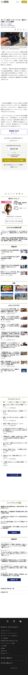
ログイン (18, 1)
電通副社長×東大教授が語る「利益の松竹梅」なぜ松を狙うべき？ (14, 507)
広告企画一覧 (4, 592)
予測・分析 (3, 25)
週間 (17, 402)
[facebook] (14, 622)
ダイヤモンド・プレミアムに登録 (14, 160)
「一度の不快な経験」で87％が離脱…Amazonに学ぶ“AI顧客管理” (14, 527)
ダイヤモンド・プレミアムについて (9, 633)
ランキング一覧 (14, 475)
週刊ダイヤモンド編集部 (6, 24)
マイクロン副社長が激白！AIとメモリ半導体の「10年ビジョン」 (14, 522)
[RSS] (20, 622)
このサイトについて (5, 630)
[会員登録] (24, 2)
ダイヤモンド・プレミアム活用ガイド (9, 635)
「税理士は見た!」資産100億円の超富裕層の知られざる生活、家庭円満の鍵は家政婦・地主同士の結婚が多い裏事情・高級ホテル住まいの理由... (14, 239)
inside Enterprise (11, 25)
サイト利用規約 (4, 638)
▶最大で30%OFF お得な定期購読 (14, 221)
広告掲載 (3, 648)
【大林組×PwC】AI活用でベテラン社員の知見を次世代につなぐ (14, 517)
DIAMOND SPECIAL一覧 (7, 588)
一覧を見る (14, 532)
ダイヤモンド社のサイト (7, 658)
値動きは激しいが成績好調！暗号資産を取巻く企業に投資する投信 (14, 512)
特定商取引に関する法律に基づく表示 (9, 640)
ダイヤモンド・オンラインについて (9, 627)
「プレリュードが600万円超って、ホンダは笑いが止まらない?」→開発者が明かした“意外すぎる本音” (14, 232)
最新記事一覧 (14, 579)
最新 (4, 402)
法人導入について (5, 653)
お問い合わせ (4, 650)
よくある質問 (4, 645)
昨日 (11, 402)
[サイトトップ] (6, 2)
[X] (7, 622)
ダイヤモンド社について (7, 663)
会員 (24, 402)
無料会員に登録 (14, 149)
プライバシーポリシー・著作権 (8, 643)
